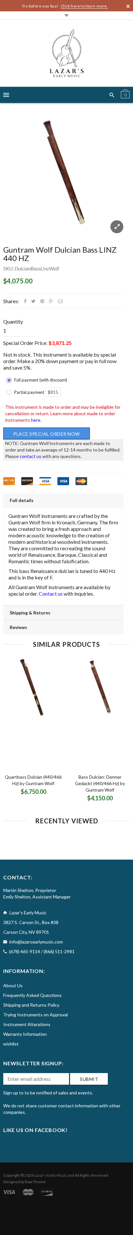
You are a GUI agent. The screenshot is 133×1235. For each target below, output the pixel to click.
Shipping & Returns (30, 612)
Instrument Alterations (26, 1024)
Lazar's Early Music (50, 1175)
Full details (22, 500)
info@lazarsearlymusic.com (36, 941)
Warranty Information (25, 1034)
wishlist (11, 1043)
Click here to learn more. (84, 6)
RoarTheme (35, 1181)
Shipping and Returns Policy (31, 1005)
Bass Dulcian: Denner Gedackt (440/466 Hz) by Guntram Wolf (100, 783)
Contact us (51, 593)
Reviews (18, 627)
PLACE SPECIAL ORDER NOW (46, 434)
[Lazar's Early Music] (67, 53)
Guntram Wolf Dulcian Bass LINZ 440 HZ (60, 254)
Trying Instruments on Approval (35, 1014)
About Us (13, 985)
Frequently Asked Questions (32, 995)
